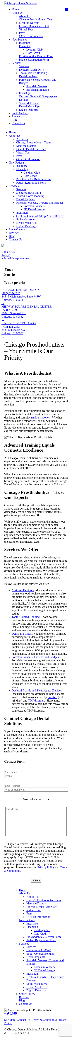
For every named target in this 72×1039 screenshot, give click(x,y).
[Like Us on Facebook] (5, 1013)
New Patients (19, 39)
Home (15, 9)
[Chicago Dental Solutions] (20, 3)
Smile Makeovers (29, 103)
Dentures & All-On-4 (31, 69)
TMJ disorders (36, 700)
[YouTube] (15, 1013)
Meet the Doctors (29, 22)
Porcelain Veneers (36, 86)
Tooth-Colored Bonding (33, 73)
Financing (25, 46)
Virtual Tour (26, 29)
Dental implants (21, 633)
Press (22, 32)
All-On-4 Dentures (23, 590)
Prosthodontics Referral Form (36, 56)
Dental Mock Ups (29, 106)
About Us (17, 12)
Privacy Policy (45, 867)
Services (16, 62)
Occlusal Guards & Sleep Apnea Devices (40, 216)
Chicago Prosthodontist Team (36, 19)
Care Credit (33, 52)
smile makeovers (41, 417)
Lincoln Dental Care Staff (34, 26)
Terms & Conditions (44, 1019)
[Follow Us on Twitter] (8, 1013)
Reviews (17, 116)
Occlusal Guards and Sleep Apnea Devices (37, 690)
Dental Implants (28, 76)
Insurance (24, 42)
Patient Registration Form (34, 59)
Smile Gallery (20, 113)
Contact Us (18, 123)
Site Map (9, 1019)
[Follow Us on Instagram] (11, 1013)
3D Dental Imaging (37, 89)
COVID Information (31, 36)
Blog (14, 119)
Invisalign (24, 93)
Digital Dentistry (28, 109)
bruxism (52, 697)
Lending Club (34, 49)
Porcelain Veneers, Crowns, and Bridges (39, 202)
